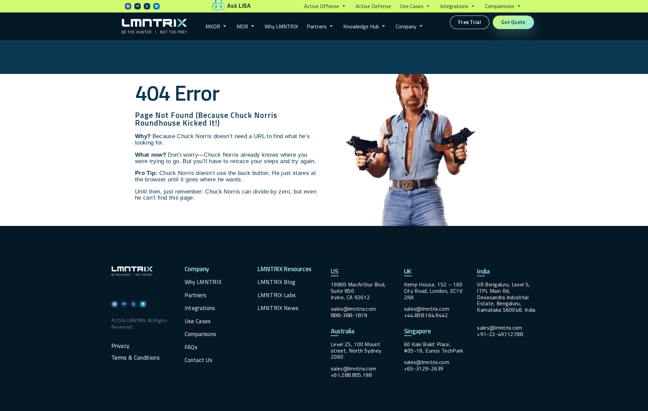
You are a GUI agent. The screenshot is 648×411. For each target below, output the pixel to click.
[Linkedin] (156, 6)
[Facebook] (128, 6)
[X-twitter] (147, 6)
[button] (325, 6)
